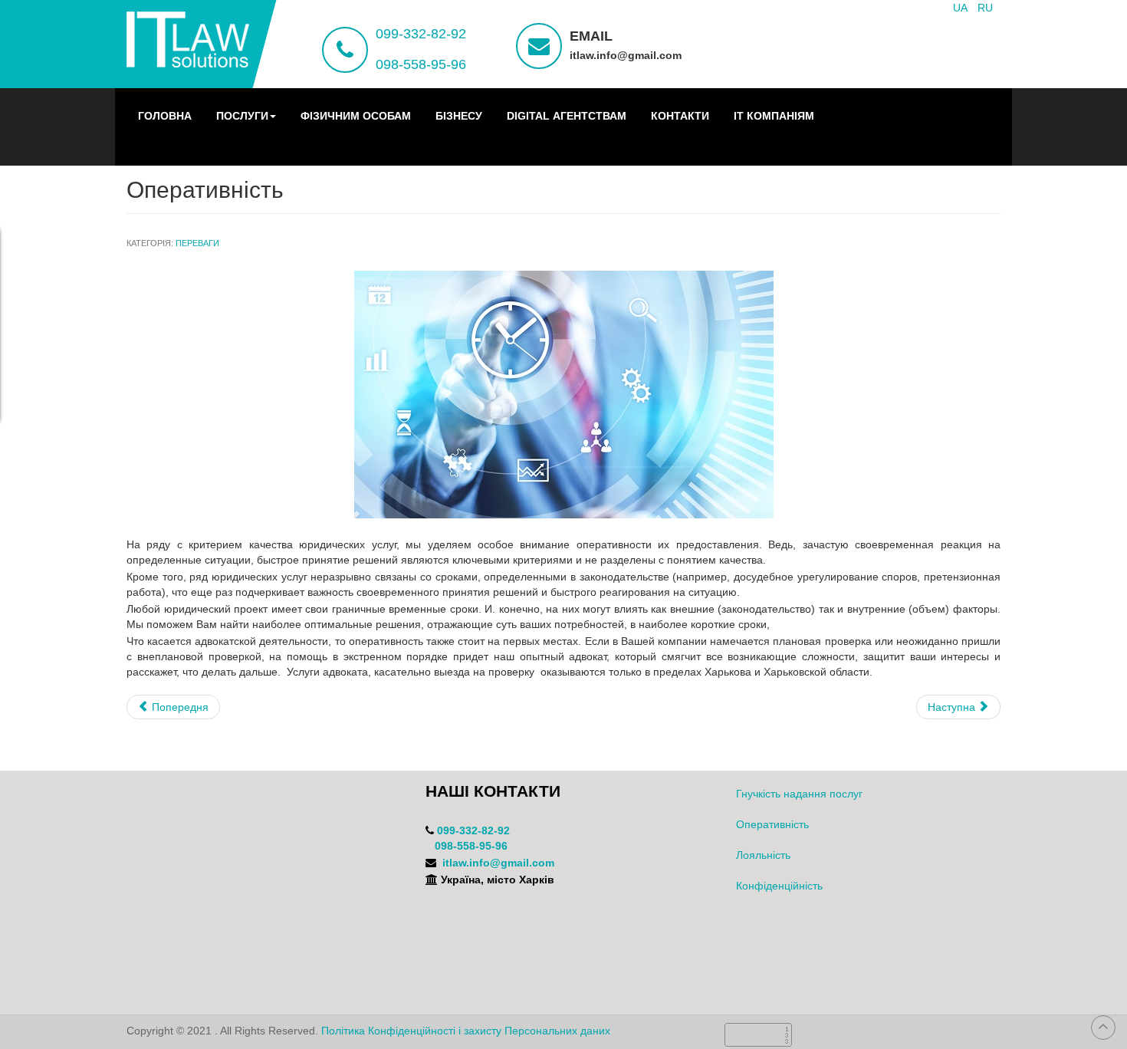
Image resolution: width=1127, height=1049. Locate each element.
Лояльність (763, 855)
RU (985, 8)
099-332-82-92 (421, 33)
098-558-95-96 (421, 64)
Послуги (242, 116)
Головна (165, 116)
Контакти (680, 116)
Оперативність (772, 824)
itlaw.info (466, 863)
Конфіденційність (779, 886)
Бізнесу (458, 116)
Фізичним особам (356, 116)
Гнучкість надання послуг (799, 794)
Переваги (197, 243)
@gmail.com (522, 863)
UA (961, 8)
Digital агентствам (566, 116)
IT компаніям (774, 116)
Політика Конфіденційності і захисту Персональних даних (465, 1030)
